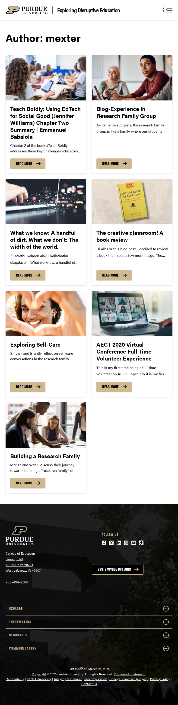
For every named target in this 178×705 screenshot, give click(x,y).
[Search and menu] (166, 10)
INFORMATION (20, 622)
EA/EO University (39, 679)
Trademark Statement (130, 674)
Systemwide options (114, 569)
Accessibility (15, 679)
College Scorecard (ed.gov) (128, 679)
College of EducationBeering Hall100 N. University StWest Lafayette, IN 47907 (23, 562)
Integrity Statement (68, 679)
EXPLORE (16, 608)
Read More (24, 163)
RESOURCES (18, 635)
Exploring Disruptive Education (88, 10)
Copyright (39, 674)
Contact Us (89, 684)
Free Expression (95, 679)
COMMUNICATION (23, 648)
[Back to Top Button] (155, 702)
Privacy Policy (160, 679)
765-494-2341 (17, 582)
